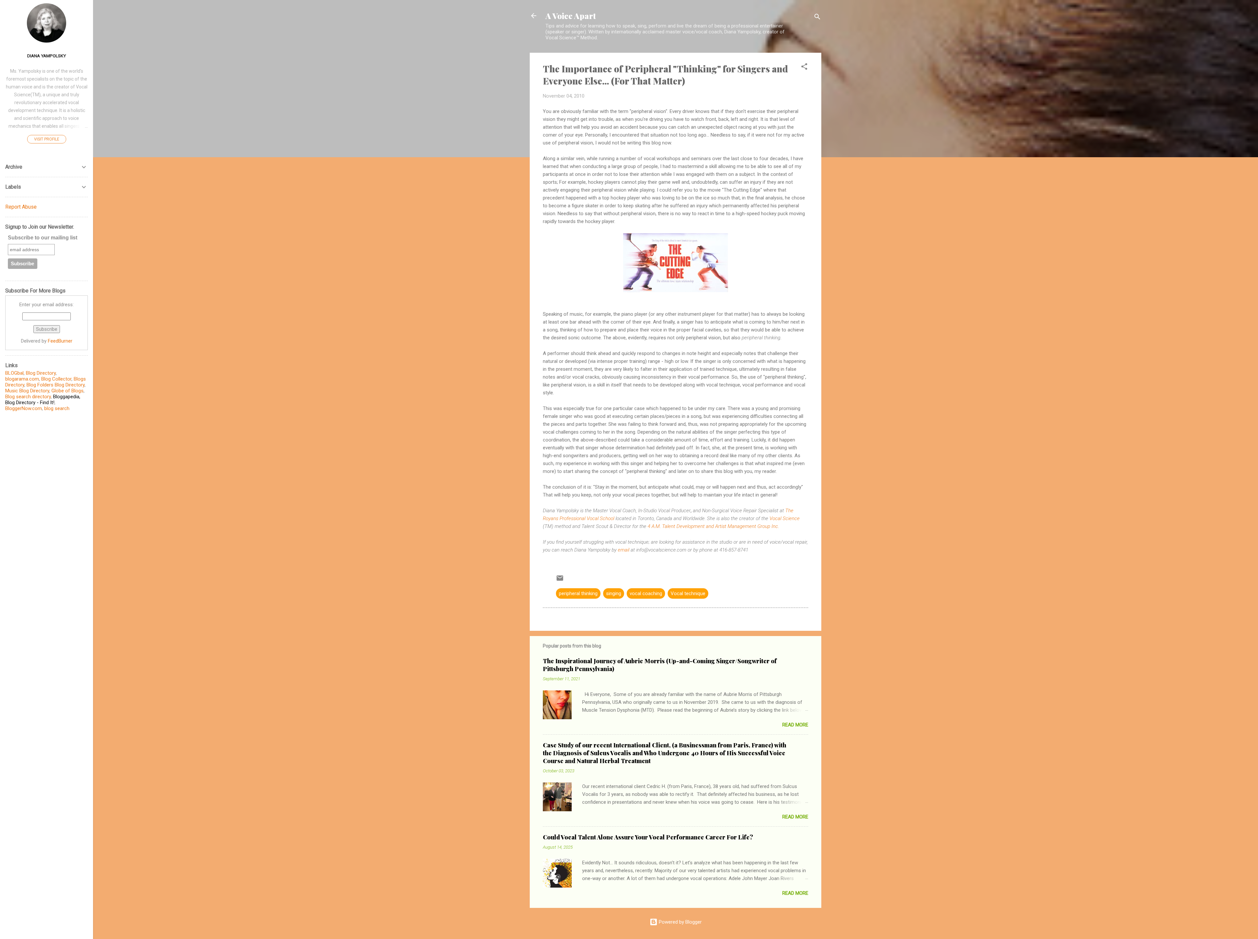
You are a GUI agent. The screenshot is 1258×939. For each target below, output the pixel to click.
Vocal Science (785, 518)
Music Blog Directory (27, 391)
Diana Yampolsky (46, 55)
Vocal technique (688, 593)
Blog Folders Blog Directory (56, 385)
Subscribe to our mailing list (42, 237)
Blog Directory (41, 373)
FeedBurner (60, 341)
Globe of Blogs (67, 391)
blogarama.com (22, 379)
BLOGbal (14, 373)
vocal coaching (646, 593)
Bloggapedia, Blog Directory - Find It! (42, 399)
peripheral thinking (578, 593)
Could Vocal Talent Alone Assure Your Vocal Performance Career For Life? (648, 837)
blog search (56, 408)
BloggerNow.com (23, 408)
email (623, 550)
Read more (795, 725)
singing (613, 593)
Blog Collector (56, 379)
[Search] (817, 18)
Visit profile (46, 139)
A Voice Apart (570, 15)
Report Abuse (21, 207)
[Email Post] (560, 580)
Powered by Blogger (680, 922)
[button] (804, 68)
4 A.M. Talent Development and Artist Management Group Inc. (713, 526)
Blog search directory (28, 397)
